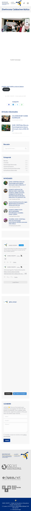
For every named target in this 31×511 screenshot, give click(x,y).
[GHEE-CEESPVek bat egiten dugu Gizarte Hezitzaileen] (15, 312)
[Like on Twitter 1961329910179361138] (11, 262)
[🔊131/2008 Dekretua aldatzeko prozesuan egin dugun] (15, 370)
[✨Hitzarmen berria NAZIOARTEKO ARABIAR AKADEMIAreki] (15, 384)
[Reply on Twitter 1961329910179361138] (5, 262)
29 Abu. (18, 256)
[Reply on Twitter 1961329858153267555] (5, 277)
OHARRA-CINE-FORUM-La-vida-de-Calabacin (13, 86)
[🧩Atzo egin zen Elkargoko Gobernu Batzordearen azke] (15, 341)
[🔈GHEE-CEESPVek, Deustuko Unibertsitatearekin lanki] (15, 355)
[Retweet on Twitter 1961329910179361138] (8, 262)
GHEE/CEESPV (11, 256)
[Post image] (6, 118)
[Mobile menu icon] (27, 3)
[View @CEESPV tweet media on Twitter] (5, 259)
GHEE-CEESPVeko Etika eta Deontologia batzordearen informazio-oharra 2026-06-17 (20, 128)
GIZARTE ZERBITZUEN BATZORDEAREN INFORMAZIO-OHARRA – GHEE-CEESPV (16, 212)
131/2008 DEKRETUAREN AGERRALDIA (20, 117)
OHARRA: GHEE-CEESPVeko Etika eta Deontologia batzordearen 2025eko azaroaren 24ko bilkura (18, 221)
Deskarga (6, 89)
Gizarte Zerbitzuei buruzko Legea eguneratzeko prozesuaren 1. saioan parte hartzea (18, 203)
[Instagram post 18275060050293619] (15, 327)
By (9, 96)
